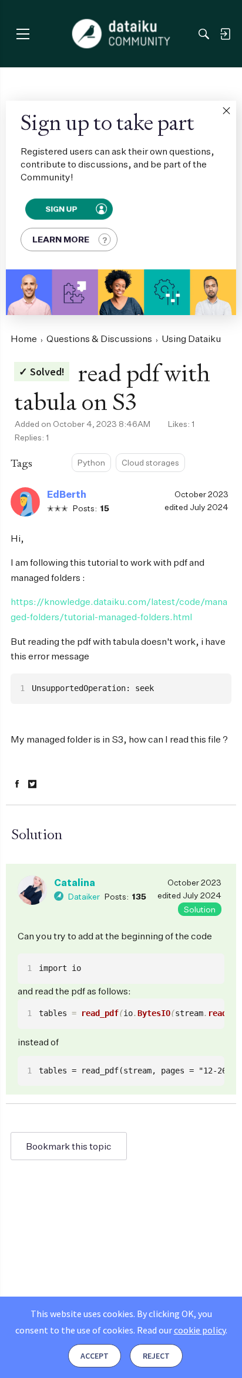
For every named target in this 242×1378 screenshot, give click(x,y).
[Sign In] (225, 34)
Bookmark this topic (69, 1146)
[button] (226, 111)
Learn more (60, 239)
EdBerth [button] (66, 494)
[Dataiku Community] (121, 34)
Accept (94, 1355)
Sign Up (61, 208)
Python (91, 462)
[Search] (203, 34)
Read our (181, 1330)
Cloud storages (150, 462)
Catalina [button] (74, 882)
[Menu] (22, 33)
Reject (156, 1355)
